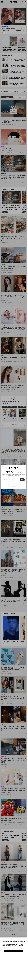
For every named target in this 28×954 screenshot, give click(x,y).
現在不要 (13, 486)
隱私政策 (19, 482)
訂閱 (22, 479)
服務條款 (16, 482)
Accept (13, 950)
